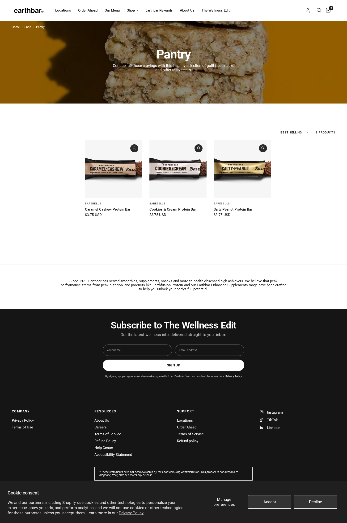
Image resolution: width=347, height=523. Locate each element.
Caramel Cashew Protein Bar (107, 209)
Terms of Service (107, 434)
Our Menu (112, 10)
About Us (187, 10)
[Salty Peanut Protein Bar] (242, 169)
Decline (315, 501)
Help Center (103, 448)
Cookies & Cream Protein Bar (172, 209)
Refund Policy (105, 441)
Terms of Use (22, 427)
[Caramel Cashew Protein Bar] (113, 169)
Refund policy (187, 441)
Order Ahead (87, 10)
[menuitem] (63, 10)
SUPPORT (186, 411)
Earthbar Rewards (159, 10)
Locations (63, 10)
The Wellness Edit (216, 10)
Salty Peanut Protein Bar (233, 209)
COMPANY (21, 411)
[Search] (319, 10)
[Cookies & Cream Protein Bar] (178, 169)
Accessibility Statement (113, 454)
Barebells (93, 203)
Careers (100, 427)
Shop (131, 10)
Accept (269, 501)
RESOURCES (105, 411)
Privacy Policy (131, 513)
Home (16, 27)
